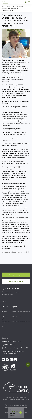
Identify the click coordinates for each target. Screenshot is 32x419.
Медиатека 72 (16, 317)
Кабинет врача (4, 318)
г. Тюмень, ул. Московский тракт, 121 (16, 348)
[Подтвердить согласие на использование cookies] (20, 412)
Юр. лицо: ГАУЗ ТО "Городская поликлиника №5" (14, 352)
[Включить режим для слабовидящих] (25, 2)
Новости (4, 312)
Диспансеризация (16, 275)
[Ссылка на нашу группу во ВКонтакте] (3, 359)
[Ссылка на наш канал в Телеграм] (7, 359)
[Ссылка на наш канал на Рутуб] (11, 359)
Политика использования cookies (16, 405)
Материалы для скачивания (21, 312)
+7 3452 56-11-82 (9, 345)
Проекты (15, 307)
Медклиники (6, 322)
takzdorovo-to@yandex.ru (12, 341)
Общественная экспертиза (21, 322)
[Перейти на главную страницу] (5, 2)
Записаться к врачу (16, 281)
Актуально (5, 307)
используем (14, 411)
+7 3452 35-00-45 (12, 288)
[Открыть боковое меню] (29, 2)
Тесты (4, 327)
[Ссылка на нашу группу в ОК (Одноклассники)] (15, 359)
